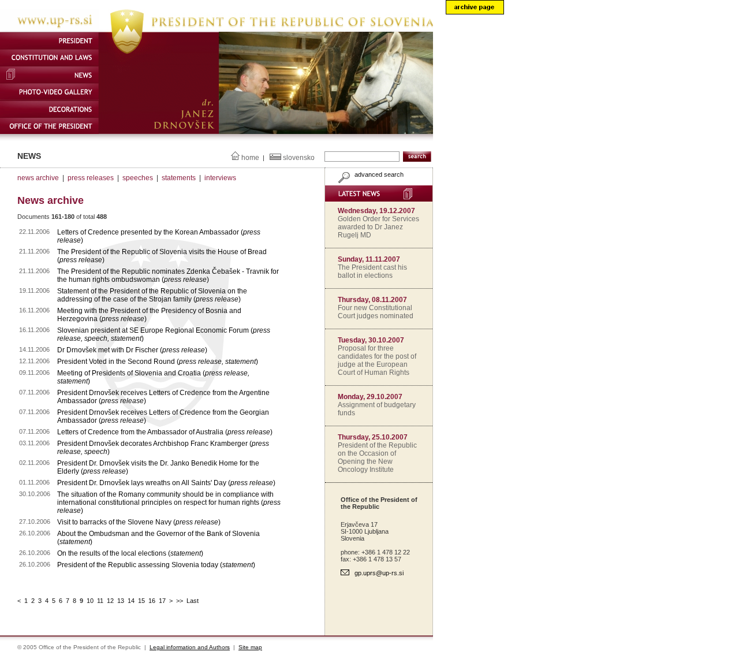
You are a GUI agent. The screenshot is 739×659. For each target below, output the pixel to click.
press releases (91, 178)
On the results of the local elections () (130, 553)
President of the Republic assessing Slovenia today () (156, 565)
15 (141, 600)
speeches (137, 178)
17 (162, 600)
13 (120, 600)
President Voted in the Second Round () (157, 362)
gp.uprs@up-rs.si (379, 572)
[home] (216, 29)
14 (131, 600)
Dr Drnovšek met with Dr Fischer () (132, 350)
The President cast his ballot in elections (372, 271)
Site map (250, 647)
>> (179, 600)
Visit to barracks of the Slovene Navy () (139, 522)
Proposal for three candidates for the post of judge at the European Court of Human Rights (377, 360)
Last (192, 600)
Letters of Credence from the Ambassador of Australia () (165, 432)
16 (151, 600)
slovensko (299, 158)
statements (179, 178)
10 (90, 600)
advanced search (378, 174)
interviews (220, 178)
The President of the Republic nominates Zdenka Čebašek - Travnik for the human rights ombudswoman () (168, 275)
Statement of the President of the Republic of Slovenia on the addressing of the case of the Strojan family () (152, 295)
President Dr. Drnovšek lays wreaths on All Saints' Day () (166, 483)
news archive (38, 178)
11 (100, 600)
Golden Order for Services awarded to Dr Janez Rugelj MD (378, 227)
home (250, 158)
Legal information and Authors (190, 647)
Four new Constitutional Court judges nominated (375, 312)
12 (110, 600)
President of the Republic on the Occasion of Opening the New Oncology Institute (377, 457)
